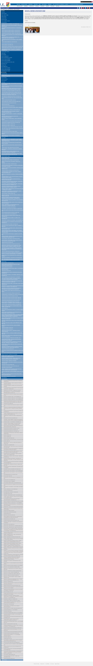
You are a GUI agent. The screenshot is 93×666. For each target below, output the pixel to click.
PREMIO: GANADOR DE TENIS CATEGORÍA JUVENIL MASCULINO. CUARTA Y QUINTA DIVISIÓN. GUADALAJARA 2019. (12, 369)
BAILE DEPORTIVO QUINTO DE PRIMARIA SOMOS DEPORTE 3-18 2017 (13, 395)
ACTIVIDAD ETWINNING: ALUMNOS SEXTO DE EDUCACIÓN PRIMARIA (13, 386)
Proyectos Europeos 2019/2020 (5, 60)
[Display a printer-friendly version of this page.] (28, 25)
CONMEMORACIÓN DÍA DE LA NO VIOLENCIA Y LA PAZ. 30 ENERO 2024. (12, 40)
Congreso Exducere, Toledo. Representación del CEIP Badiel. (10, 147)
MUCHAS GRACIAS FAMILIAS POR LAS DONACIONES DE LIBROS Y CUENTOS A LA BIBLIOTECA (12, 336)
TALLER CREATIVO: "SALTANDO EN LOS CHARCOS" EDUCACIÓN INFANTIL (12, 606)
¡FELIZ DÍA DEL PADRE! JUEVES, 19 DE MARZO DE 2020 (12, 482)
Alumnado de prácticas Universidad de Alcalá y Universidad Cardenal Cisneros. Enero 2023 (11, 143)
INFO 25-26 (18, 4)
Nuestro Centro (24, 4)
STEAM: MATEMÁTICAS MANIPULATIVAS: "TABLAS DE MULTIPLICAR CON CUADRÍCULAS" (12, 602)
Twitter (79, 8)
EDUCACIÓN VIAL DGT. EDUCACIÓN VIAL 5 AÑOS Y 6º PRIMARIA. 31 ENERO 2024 (12, 226)
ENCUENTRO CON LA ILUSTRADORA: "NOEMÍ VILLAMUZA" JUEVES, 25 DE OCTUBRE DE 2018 (13, 454)
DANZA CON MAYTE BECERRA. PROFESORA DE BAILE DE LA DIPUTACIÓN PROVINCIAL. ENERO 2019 (13, 426)
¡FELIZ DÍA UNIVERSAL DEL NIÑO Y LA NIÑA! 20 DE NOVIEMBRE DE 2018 (11, 656)
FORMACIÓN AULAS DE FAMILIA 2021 (7, 242)
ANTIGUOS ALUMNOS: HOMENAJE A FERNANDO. (9, 360)
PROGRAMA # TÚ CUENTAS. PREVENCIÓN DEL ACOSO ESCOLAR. (12, 561)
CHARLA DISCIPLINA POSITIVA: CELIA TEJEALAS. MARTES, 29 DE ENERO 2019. (13, 411)
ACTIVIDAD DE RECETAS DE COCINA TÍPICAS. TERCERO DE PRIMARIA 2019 (13, 381)
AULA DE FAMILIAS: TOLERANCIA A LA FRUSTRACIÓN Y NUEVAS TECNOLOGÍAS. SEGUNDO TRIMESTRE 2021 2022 (11, 191)
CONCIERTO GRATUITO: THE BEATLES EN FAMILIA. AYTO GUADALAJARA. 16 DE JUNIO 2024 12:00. (10, 37)
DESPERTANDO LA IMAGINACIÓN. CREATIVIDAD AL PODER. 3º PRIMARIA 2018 (13, 433)
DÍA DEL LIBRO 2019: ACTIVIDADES (7, 266)
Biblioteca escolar (3, 261)
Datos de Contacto (4, 77)
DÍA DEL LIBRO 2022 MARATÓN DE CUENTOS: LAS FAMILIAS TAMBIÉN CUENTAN (12, 310)
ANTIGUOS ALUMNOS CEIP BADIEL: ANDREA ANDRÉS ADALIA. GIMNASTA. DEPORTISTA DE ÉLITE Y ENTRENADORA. (11, 359)
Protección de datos (36, 663)
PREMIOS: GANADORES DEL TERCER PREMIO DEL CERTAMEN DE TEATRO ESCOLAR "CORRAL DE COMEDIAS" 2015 (13, 555)
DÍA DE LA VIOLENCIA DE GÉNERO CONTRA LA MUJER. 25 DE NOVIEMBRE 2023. (11, 216)
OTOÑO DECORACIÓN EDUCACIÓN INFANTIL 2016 (11, 520)
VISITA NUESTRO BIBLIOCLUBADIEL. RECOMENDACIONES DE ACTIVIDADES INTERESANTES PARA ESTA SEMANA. (11, 279)
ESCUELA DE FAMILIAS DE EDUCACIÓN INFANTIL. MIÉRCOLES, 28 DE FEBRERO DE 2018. (12, 168)
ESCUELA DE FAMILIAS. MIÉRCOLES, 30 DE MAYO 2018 (10, 170)
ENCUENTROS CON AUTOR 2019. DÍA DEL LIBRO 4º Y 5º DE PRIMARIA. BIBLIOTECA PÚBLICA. (12, 269)
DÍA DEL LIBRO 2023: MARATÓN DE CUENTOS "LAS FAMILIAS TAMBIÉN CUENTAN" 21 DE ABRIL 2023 (12, 318)
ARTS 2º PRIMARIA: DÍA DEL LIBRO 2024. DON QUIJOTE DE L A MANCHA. (11, 291)
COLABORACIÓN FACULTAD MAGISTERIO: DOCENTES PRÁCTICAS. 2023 (12, 145)
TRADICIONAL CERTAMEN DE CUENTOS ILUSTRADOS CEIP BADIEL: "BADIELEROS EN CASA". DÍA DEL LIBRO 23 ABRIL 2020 (12, 347)
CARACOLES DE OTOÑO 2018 (8, 403)
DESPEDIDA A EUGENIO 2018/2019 (7, 367)
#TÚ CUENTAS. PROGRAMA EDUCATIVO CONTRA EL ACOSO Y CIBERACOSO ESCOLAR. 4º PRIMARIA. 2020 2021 (11, 187)
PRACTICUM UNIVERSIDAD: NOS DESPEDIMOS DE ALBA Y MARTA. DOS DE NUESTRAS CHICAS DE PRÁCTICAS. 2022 (12, 154)
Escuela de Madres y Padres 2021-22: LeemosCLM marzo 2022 (11, 238)
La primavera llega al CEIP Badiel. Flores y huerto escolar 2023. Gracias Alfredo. (12, 98)
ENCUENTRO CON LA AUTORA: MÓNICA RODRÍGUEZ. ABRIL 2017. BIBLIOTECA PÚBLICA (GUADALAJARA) (13, 452)
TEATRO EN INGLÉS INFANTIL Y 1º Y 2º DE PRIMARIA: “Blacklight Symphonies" (12, 635)
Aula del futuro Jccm (4, 63)
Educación (36, 4)
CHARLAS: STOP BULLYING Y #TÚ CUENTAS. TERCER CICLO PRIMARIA (11, 162)
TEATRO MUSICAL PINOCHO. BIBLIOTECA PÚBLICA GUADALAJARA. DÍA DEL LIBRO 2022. (12, 344)
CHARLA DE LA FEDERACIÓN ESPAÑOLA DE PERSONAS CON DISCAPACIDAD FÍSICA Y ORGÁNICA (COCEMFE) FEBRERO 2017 (13, 408)
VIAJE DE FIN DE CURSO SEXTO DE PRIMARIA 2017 (12, 642)
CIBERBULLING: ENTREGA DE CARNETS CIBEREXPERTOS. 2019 (13, 416)
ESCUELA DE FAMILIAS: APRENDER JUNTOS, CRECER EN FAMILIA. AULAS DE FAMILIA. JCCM (12, 228)
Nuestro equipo (3, 137)
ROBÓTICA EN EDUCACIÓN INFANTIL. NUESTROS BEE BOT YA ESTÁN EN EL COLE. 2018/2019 (13, 587)
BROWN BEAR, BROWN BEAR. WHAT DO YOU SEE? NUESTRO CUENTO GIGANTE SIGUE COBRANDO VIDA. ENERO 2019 (13, 401)
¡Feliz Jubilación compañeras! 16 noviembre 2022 (9, 376)
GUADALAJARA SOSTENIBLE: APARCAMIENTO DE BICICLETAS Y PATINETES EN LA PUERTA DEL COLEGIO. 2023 (11, 94)
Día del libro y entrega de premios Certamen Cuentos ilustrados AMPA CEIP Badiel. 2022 (12, 321)
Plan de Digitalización (4, 66)
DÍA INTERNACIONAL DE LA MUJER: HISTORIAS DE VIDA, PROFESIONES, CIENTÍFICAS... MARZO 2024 (10, 152)
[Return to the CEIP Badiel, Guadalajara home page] (8, 6)
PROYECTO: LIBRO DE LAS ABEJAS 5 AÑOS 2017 (11, 575)
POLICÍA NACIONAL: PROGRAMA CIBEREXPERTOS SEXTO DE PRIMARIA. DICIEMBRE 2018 (13, 532)
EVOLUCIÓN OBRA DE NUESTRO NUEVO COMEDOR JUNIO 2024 (11, 92)
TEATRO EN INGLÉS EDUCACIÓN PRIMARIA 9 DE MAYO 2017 (13, 631)
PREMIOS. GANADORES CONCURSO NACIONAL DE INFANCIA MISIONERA (13, 548)
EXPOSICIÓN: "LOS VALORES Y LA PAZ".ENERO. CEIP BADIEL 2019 (13, 487)
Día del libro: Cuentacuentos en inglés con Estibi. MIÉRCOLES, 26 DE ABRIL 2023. (12, 323)
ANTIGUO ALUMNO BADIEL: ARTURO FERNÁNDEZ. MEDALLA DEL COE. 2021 (12, 372)
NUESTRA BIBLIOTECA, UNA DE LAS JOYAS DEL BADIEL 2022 (11, 101)
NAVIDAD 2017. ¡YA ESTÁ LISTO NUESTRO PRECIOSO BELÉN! (13, 506)
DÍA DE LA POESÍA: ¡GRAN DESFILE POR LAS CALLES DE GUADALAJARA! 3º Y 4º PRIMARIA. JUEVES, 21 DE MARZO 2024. (11, 302)
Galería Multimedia (10, 9)
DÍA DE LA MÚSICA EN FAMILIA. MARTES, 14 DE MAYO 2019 (11, 30)
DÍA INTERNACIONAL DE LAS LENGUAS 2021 (10, 474)
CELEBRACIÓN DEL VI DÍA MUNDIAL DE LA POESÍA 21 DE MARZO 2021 (12, 294)
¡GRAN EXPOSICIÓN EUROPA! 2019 (9, 658)
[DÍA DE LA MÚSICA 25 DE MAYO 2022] (32, 30)
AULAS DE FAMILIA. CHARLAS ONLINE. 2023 (8, 193)
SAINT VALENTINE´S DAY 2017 (8, 591)
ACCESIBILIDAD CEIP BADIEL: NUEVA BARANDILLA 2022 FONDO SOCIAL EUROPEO (11, 84)
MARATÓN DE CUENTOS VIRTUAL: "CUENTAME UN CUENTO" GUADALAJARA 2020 (11, 331)
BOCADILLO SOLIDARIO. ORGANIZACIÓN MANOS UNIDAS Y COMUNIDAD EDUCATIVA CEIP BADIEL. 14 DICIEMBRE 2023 (11, 198)
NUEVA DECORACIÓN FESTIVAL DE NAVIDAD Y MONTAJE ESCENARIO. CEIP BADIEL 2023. (10, 112)
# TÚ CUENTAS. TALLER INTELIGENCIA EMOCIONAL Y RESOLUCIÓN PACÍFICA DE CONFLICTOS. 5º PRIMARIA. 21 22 (12, 184)
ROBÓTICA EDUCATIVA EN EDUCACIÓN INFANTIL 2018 (12, 585)
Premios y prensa (3, 16)
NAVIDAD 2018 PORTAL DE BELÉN (9, 510)
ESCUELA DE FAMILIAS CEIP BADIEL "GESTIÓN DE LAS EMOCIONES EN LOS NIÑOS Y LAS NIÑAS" (12, 166)
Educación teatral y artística (5, 51)
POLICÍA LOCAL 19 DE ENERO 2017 (9, 524)
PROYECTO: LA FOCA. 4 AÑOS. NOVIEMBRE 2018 (11, 572)
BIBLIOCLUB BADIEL (91, 8)
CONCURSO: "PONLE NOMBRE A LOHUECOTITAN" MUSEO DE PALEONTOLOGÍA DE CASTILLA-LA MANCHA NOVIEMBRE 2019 (13, 420)
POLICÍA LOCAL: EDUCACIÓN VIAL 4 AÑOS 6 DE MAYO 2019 (13, 527)
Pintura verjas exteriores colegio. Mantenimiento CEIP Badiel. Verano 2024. (12, 128)
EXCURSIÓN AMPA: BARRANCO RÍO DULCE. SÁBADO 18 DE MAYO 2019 (13, 465)
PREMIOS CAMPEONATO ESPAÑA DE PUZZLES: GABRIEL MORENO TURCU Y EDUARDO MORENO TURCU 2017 (12, 541)
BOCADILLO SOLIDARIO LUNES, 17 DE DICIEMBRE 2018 (12, 396)
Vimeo (85, 8)
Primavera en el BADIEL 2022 (6, 129)
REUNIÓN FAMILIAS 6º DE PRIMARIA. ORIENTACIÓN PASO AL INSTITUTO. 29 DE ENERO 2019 (11, 179)
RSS (89, 8)
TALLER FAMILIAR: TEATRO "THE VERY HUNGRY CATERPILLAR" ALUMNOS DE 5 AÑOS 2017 (11, 619)
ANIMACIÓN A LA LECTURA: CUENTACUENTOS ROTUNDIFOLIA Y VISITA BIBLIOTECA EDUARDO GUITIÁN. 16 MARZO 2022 (11, 289)
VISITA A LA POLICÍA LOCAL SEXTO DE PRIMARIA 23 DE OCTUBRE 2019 (12, 647)
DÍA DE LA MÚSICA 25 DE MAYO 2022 (7, 43)
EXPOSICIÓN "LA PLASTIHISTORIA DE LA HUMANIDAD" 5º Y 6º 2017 (13, 478)
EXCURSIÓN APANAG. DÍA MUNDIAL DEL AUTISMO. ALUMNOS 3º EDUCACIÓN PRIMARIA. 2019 (11, 172)
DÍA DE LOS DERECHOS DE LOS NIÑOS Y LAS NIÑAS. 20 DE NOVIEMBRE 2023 (11, 218)
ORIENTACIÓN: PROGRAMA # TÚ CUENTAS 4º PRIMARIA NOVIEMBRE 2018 (12, 174)
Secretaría (30, 4)
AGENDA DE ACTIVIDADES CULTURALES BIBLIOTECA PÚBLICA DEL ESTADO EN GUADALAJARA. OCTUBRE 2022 (12, 281)
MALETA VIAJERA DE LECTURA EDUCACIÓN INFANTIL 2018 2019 (13, 501)
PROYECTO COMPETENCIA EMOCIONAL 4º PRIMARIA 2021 (11, 251)
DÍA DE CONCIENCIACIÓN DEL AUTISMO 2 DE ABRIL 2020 (10, 212)
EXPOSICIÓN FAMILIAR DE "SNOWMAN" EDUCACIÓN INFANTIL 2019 (13, 485)
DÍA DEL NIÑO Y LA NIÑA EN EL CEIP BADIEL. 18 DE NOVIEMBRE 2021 (12, 220)
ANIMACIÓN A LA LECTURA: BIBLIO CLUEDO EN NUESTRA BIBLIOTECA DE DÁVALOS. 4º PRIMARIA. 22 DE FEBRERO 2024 (12, 286)
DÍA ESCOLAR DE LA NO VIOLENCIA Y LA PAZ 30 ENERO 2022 (13, 470)
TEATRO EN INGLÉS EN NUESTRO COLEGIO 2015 (11, 633)
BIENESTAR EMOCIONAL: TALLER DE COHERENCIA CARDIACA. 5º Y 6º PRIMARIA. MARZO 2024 (12, 195)
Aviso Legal (52, 663)
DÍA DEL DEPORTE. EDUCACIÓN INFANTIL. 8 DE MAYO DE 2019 (13, 439)
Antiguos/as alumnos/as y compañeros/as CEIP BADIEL (9, 354)
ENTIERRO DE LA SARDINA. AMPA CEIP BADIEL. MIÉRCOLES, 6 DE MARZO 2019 (13, 456)
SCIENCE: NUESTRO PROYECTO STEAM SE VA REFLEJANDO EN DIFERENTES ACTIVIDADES (13, 594)
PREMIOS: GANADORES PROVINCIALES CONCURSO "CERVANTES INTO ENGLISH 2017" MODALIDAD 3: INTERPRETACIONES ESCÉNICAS (12, 558)
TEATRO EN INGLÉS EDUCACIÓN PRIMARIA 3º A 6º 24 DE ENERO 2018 (12, 630)
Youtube (87, 8)
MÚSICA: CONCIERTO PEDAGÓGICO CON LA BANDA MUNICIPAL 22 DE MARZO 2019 (12, 35)
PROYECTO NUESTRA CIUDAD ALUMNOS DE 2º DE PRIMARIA (13, 565)
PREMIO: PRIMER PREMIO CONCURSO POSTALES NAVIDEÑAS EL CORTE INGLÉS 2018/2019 (13, 539)
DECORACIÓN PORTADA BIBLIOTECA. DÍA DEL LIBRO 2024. (11, 300)
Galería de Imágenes (17, 9)
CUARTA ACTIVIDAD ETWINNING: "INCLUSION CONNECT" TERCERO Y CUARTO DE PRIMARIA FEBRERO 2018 (12, 424)
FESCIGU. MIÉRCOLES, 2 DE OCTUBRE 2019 (10, 489)
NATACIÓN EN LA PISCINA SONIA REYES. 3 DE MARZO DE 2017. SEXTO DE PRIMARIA (13, 505)
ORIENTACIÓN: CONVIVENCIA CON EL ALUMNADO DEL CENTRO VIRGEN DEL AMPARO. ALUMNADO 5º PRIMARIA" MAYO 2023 (11, 246)
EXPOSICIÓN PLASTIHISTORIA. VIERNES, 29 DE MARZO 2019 (11, 33)
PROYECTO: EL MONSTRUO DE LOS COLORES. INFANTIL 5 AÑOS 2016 (13, 569)
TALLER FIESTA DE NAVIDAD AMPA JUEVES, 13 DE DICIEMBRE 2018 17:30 (13, 622)
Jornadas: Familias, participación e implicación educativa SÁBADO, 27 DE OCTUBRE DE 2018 (13, 497)
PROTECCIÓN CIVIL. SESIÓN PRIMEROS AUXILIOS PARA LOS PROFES (13, 563)
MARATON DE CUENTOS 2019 (6, 270)
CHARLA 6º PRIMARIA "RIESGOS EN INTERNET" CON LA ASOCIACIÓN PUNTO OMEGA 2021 (12, 200)
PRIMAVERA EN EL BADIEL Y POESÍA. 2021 (8, 125)
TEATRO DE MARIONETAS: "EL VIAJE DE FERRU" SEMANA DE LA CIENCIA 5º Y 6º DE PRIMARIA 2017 (13, 626)
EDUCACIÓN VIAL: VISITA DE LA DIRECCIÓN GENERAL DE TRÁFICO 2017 (12, 443)
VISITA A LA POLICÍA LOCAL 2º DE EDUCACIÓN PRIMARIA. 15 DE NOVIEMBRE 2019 (13, 649)
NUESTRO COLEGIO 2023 (5, 104)
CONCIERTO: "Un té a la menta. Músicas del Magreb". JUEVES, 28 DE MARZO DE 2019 (12, 26)
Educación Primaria (4, 19)
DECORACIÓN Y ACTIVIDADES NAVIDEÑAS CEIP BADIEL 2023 (11, 90)
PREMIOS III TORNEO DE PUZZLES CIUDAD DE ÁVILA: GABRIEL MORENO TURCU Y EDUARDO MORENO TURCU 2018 (13, 546)
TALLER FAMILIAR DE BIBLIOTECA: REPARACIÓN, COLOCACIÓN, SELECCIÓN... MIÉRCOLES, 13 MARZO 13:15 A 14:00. (11, 342)
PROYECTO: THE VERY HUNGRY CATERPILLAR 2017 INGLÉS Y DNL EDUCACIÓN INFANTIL (13, 583)
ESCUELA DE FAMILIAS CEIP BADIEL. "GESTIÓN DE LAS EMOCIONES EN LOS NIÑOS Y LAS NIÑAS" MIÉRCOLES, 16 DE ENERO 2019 (13, 459)
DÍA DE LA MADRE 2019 (7, 436)
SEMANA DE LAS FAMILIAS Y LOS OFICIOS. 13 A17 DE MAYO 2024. (12, 257)
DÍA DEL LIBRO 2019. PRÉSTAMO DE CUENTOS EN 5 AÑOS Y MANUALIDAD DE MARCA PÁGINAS (11, 265)
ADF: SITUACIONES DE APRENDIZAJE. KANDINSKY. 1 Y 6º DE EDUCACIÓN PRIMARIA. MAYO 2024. (68, 4)
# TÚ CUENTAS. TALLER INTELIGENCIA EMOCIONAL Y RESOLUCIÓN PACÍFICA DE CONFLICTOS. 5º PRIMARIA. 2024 (12, 182)
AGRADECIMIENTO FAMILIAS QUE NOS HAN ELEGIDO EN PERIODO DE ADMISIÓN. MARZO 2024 (12, 76)
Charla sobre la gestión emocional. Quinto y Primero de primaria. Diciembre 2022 (12, 210)
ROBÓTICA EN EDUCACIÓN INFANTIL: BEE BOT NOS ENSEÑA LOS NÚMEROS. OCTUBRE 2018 (13, 590)
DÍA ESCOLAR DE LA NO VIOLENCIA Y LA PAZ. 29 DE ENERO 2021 (13, 472)
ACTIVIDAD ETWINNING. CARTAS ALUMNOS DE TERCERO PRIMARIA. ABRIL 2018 (12, 383)
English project (3, 53)
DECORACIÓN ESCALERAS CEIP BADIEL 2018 (11, 429)
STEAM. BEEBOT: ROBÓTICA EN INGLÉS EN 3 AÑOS (12, 600)
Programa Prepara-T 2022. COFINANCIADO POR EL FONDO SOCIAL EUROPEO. (12, 255)
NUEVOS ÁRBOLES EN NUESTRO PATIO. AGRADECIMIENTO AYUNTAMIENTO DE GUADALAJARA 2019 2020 (13, 517)
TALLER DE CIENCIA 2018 (7, 611)
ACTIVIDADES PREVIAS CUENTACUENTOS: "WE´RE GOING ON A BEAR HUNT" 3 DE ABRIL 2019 (13, 388)
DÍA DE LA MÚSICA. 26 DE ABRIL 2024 (7, 44)
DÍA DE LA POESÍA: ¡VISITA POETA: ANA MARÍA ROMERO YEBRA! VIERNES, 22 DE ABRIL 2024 (12, 306)
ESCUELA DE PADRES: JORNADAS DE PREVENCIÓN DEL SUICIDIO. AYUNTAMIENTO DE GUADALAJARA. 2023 (12, 237)
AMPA (40, 4)
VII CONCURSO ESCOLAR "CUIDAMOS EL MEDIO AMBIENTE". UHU (13, 644)
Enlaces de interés (4, 13)
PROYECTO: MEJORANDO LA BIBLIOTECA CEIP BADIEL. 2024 (11, 337)
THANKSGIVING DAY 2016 (8, 638)
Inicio (1, 9)
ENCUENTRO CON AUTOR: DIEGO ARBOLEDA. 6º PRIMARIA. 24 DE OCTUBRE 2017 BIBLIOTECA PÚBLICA (13, 449)
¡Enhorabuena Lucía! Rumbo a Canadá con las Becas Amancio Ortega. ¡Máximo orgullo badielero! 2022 (12, 374)
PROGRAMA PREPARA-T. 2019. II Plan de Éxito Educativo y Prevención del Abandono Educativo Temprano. (12, 177)
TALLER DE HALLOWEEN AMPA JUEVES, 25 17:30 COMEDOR (13, 612)
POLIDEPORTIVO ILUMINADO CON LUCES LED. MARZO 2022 (11, 122)
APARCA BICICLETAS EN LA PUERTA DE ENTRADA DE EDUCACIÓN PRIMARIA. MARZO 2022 (12, 86)
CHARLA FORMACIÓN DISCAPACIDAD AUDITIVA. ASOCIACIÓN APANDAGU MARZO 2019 (11, 158)
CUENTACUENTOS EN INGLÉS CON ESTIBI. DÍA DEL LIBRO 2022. (11, 297)
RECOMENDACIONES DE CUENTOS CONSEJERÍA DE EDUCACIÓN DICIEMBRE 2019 (12, 273)
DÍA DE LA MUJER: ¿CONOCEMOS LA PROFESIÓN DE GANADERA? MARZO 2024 (12, 149)
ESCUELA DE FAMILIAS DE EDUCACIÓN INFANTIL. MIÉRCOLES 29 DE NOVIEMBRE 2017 (13, 462)
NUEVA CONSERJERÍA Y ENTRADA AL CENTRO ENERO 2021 (11, 109)
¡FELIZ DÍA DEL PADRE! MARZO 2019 (9, 654)
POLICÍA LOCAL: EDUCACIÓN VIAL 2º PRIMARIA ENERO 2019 (13, 525)
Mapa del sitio (42, 663)
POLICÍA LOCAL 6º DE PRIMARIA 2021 (9, 479)
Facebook (77, 8)
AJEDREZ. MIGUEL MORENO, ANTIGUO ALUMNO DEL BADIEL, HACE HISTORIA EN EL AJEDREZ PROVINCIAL (12, 356)
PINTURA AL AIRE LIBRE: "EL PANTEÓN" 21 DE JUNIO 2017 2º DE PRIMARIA (13, 522)
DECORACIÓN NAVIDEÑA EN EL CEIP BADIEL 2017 (11, 431)
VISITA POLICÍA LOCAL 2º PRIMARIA (9, 481)
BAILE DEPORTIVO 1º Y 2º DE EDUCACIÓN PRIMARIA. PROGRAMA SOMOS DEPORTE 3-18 (12, 392)
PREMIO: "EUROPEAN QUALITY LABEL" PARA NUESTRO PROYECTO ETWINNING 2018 (12, 535)
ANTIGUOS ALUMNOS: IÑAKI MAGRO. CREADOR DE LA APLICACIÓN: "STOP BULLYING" (12, 362)
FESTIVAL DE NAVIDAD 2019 (8, 490)
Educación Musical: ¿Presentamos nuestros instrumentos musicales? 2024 (12, 46)
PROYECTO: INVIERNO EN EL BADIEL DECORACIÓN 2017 (12, 570)
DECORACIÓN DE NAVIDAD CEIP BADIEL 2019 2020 (11, 428)
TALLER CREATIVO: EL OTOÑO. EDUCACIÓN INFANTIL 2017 (13, 608)
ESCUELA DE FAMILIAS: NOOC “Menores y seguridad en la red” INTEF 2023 (12, 234)
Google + (81, 8)
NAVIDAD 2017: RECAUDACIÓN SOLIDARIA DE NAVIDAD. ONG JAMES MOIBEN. (13, 509)
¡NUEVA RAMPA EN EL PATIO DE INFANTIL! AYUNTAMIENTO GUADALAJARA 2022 (11, 136)
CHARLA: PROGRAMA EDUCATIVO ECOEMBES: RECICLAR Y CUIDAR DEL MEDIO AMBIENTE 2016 (13, 414)
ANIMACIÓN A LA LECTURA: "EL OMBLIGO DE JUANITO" (12, 390)
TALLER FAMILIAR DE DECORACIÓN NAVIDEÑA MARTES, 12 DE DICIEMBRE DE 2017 (13, 617)
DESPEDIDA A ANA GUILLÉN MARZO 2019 (8, 364)
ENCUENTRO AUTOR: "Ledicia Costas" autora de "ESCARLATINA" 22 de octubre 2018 (13, 447)
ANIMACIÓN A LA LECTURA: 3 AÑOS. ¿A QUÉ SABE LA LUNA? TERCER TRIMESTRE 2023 (12, 284)
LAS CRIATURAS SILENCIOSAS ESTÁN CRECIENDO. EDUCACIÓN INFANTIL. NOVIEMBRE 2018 (12, 499)
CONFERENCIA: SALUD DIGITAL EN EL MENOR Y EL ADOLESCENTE (12, 208)
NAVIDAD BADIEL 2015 (7, 513)
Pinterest (83, 8)
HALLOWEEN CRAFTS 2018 (8, 493)
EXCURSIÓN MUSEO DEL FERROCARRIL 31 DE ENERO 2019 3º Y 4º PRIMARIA (13, 467)
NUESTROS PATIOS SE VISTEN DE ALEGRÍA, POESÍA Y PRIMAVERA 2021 (12, 108)
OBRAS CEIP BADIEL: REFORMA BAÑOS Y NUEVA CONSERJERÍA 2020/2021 (12, 119)
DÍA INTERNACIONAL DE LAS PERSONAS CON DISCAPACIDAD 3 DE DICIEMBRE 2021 (12, 222)
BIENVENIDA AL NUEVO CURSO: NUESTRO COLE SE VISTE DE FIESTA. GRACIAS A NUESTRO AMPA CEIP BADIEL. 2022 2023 (11, 89)
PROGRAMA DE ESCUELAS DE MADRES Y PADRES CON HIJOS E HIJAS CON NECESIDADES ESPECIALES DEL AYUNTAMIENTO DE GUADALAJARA (12, 249)
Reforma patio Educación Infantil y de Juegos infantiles (9, 131)
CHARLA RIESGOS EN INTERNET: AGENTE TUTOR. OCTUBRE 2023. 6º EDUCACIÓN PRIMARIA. (12, 203)
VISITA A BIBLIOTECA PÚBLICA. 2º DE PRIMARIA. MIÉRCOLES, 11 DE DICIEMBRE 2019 (12, 275)
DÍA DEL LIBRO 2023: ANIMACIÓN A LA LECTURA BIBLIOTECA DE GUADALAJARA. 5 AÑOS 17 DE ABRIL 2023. (11, 312)
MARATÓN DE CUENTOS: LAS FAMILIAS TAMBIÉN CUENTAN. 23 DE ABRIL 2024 (12, 333)
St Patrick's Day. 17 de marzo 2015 (9, 604)
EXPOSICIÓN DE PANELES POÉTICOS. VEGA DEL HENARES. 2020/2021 (11, 326)
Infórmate (50, 4)
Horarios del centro (4, 80)
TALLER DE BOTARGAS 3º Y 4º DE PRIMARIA (10, 609)
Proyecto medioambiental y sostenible (6, 57)
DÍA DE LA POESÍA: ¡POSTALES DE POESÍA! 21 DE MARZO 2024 (11, 304)
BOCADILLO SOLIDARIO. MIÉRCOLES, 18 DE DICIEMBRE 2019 (13, 399)
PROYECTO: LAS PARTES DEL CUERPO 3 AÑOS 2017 (12, 573)
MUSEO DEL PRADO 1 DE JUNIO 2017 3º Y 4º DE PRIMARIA (13, 502)
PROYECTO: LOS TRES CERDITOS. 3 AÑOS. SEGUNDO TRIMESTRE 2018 (12, 577)
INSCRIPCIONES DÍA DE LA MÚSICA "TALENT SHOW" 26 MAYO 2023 (12, 47)
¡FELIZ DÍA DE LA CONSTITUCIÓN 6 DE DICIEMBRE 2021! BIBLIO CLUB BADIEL (12, 351)
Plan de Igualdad (3, 54)
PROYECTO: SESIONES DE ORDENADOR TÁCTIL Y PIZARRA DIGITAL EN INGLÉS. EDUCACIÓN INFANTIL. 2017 (13, 580)
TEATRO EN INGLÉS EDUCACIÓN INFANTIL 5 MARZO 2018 (12, 627)
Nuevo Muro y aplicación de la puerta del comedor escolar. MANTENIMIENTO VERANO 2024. (10, 116)
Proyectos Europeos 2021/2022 (5, 69)
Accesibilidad (47, 663)
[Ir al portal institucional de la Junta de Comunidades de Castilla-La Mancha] (4, 6)
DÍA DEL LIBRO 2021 (5, 308)
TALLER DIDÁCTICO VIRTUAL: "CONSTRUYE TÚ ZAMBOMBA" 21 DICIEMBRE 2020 (11, 50)
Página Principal (57, 663)
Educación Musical (4, 22)
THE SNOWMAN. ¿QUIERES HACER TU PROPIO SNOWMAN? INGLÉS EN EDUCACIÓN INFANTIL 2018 (13, 640)
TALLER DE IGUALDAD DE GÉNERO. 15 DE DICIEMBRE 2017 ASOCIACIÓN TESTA (13, 615)
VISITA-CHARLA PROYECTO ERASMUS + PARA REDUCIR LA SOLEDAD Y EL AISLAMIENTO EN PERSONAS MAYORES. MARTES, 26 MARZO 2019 (13, 652)
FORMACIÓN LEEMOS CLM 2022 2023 (7, 327)
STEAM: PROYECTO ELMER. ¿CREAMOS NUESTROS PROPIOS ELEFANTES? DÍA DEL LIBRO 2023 (11, 340)
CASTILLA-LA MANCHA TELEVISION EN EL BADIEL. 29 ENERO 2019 (13, 405)
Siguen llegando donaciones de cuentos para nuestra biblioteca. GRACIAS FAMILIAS (12, 133)
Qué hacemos (44, 4)
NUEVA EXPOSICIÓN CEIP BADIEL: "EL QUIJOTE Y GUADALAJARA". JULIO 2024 (12, 114)
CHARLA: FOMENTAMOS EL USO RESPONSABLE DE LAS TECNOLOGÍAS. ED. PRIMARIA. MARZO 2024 (10, 205)
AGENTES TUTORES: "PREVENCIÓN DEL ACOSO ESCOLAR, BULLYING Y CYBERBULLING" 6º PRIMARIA (12, 189)
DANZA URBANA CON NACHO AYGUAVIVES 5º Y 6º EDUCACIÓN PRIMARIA (11, 28)
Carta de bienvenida (4, 73)
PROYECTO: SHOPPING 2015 (8, 581)
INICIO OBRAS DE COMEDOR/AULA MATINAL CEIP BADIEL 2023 (11, 96)
